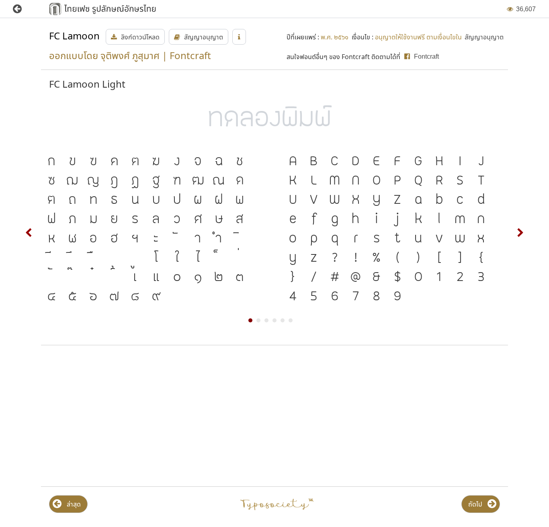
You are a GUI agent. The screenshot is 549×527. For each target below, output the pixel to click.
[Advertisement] (116, 416)
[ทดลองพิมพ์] (274, 120)
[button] (23, 9)
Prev (29, 232)
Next (520, 232)
